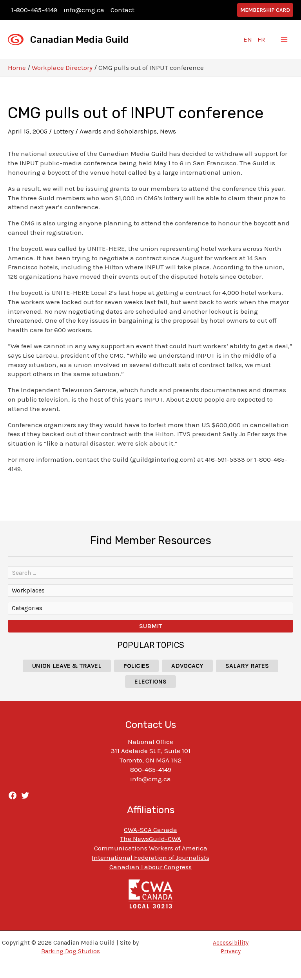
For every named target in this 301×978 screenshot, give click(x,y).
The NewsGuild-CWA (150, 839)
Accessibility (230, 942)
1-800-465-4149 (34, 10)
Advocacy (187, 665)
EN (247, 39)
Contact (122, 10)
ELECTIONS (150, 681)
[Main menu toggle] (285, 40)
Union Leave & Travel (67, 665)
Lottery (63, 131)
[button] (265, 10)
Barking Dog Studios (70, 951)
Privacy (231, 951)
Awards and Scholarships (118, 131)
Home (17, 67)
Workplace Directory (62, 67)
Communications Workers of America (150, 848)
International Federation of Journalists (150, 857)
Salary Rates (247, 665)
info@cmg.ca (83, 10)
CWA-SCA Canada (150, 830)
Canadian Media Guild (79, 39)
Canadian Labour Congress (150, 867)
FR (261, 39)
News (168, 131)
